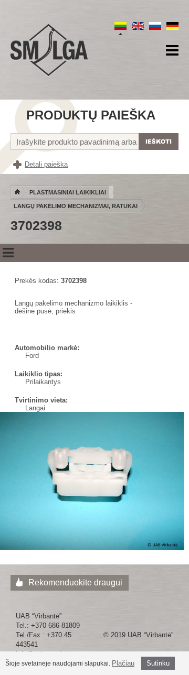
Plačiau (123, 663)
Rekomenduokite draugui (75, 582)
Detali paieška (46, 164)
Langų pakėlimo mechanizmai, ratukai (76, 206)
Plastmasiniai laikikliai (67, 192)
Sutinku (158, 663)
